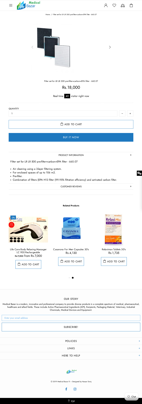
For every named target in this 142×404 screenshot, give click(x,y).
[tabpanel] (28, 245)
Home (48, 14)
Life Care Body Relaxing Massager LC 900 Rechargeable (28, 251)
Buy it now (71, 137)
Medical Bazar (24, 5)
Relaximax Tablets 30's (114, 249)
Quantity (14, 108)
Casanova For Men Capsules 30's (71, 249)
